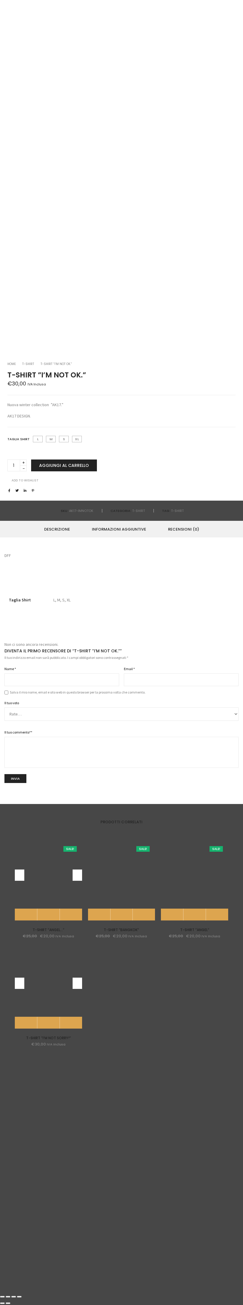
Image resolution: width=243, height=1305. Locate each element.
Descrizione (57, 529)
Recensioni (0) (183, 529)
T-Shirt (28, 364)
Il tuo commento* (18, 732)
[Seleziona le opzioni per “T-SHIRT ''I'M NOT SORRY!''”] (26, 1023)
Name (10, 669)
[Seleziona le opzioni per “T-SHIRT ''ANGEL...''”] (26, 914)
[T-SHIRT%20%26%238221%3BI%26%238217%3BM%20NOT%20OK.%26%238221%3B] (9, 490)
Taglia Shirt (18, 439)
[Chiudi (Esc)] (2, 1297)
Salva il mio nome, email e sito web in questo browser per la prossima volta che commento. (78, 692)
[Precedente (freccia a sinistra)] (2, 1303)
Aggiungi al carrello (64, 465)
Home (11, 364)
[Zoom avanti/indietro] (19, 1297)
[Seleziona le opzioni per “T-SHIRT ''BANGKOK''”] (99, 914)
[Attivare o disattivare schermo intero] (13, 1297)
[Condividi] (8, 1297)
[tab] (57, 529)
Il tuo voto (11, 703)
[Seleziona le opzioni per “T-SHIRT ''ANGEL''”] (172, 914)
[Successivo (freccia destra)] (8, 1303)
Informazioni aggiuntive (119, 529)
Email (129, 669)
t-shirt (177, 510)
